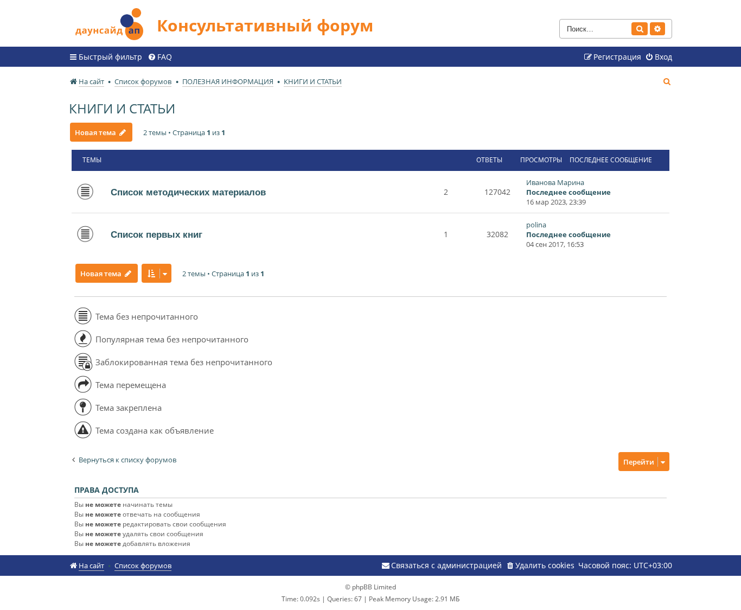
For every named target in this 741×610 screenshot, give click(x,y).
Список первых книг (156, 234)
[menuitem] (160, 57)
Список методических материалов (188, 192)
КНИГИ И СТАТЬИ (122, 108)
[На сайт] (113, 22)
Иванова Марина (555, 182)
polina (536, 225)
